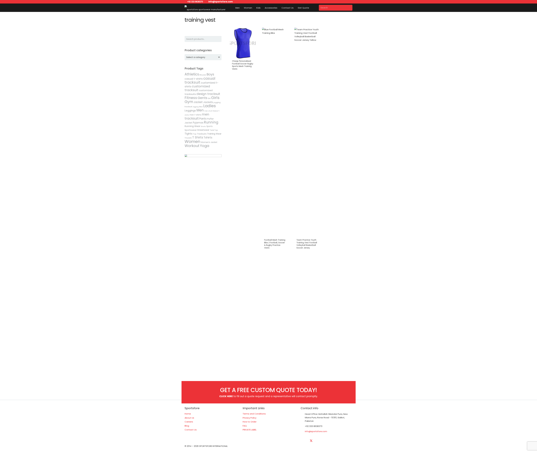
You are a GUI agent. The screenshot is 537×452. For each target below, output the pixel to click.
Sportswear (191, 130)
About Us (189, 417)
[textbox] (195, 57)
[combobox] (203, 57)
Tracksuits (202, 134)
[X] (311, 440)
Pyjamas (198, 122)
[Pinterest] (339, 440)
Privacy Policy (249, 417)
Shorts (203, 126)
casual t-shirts (194, 78)
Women (192, 141)
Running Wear (192, 126)
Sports (209, 126)
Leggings (190, 110)
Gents (202, 97)
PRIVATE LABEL (249, 429)
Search (219, 39)
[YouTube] (325, 440)
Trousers (188, 138)
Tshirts (208, 137)
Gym (189, 101)
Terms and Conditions (254, 413)
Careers (189, 421)
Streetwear (203, 130)
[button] (241, 7)
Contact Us (191, 429)
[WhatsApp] (346, 440)
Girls (215, 97)
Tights (188, 133)
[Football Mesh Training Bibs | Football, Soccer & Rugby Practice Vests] (275, 140)
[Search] (349, 8)
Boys (210, 74)
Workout (192, 145)
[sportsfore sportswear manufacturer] (205, 7)
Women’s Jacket (209, 142)
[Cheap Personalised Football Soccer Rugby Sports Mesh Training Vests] (243, 140)
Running (211, 122)
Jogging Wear (198, 107)
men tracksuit (197, 116)
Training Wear (214, 133)
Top (194, 134)
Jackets (208, 102)
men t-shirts (195, 115)
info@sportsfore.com (316, 431)
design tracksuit (208, 94)
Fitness (191, 97)
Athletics (192, 74)
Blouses (203, 75)
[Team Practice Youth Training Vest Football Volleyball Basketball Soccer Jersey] (307, 140)
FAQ (245, 425)
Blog (187, 425)
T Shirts (197, 137)
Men (200, 110)
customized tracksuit (197, 88)
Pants (203, 119)
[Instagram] (332, 440)
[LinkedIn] (318, 440)
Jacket (198, 102)
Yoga (204, 145)
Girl (209, 98)
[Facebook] (304, 440)
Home (188, 413)
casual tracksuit (200, 80)
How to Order (249, 421)
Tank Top (214, 130)
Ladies (209, 106)
